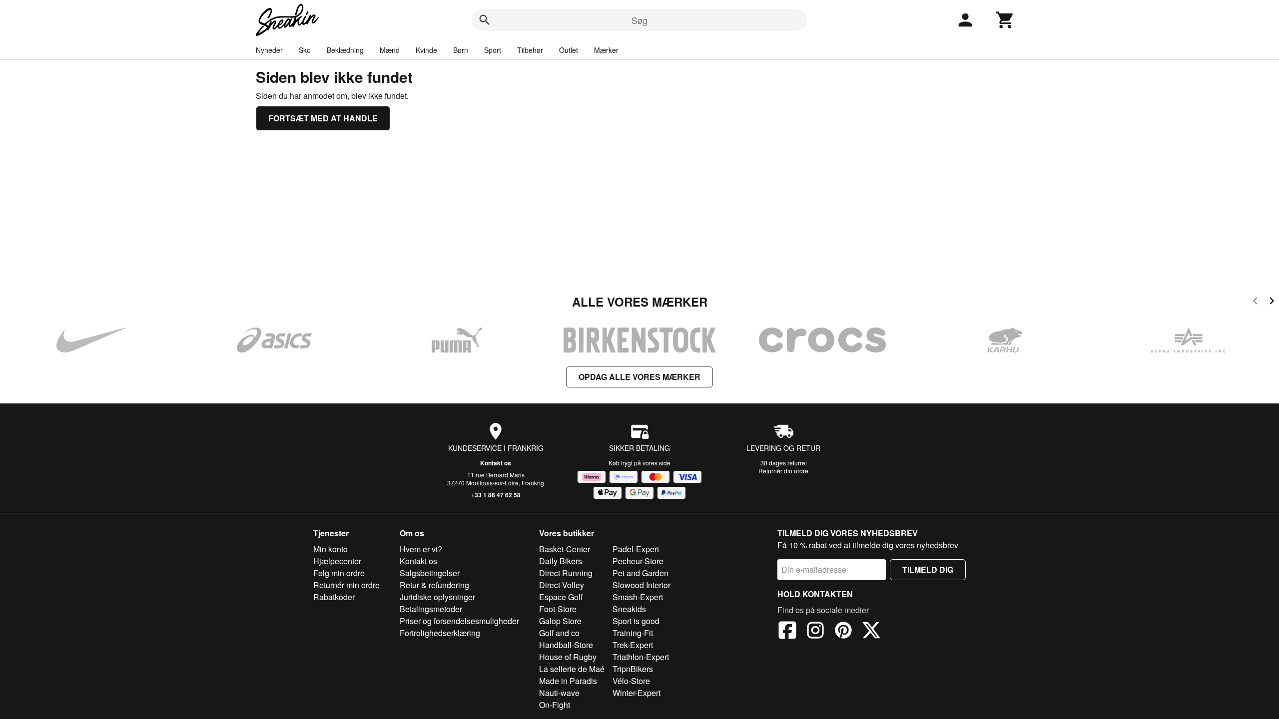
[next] (1272, 302)
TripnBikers (633, 669)
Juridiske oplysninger (437, 597)
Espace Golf (561, 597)
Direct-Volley (561, 585)
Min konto (330, 549)
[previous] (1255, 302)
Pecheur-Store (638, 561)
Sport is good (636, 621)
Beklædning (345, 50)
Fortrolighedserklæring (440, 633)
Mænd (390, 50)
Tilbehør (530, 50)
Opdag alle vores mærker (639, 376)
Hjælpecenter (337, 561)
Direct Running (566, 573)
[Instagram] (815, 631)
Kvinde (426, 50)
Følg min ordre (339, 573)
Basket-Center (564, 549)
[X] (871, 631)
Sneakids (629, 609)
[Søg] (485, 20)
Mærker (606, 50)
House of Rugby (568, 657)
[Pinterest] (843, 631)
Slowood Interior (641, 585)
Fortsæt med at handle (323, 118)
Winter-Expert (636, 693)
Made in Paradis (568, 681)
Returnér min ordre (346, 585)
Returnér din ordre (783, 470)
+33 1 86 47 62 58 (496, 494)
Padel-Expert (636, 549)
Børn (460, 50)
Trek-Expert (633, 645)
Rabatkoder (334, 597)
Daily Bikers (560, 561)
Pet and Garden (640, 573)
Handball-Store (566, 645)
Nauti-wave (559, 693)
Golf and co (559, 633)
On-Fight (554, 705)
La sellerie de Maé (572, 669)
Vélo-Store (631, 681)
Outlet (568, 50)
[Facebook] (787, 631)
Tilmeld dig (927, 569)
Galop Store (560, 621)
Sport (492, 50)
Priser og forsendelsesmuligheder (459, 621)
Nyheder (269, 50)
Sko (305, 50)
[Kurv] (1005, 20)
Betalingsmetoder (431, 609)
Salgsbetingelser (430, 573)
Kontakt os (495, 463)
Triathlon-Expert (641, 657)
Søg (639, 19)
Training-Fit (633, 633)
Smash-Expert (638, 597)
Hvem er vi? (421, 549)
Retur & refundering (434, 585)
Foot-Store (558, 609)
